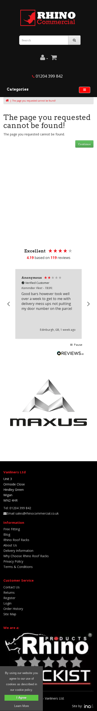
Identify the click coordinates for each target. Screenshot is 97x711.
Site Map (9, 614)
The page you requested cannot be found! (34, 100)
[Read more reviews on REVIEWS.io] (70, 354)
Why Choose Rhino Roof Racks (26, 556)
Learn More (21, 706)
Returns (9, 592)
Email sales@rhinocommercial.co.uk (33, 513)
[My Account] (44, 58)
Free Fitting (11, 529)
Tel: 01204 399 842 (17, 508)
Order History (13, 609)
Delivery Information (18, 550)
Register (9, 598)
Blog (6, 534)
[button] (8, 304)
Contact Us (11, 587)
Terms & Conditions (18, 567)
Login (7, 603)
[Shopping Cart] (54, 58)
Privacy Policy (13, 561)
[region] (48, 304)
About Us (10, 545)
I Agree (21, 697)
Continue (84, 144)
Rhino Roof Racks (16, 540)
